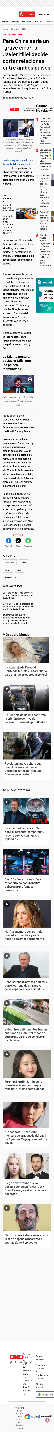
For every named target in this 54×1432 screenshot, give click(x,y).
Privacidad (41, 1365)
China (24, 29)
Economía (15, 22)
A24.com (27, 1354)
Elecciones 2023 (12, 577)
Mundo (5, 29)
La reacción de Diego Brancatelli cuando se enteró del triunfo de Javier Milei (18, 595)
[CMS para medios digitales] (45, 1416)
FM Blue (27, 1370)
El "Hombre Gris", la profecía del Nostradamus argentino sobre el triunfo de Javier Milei (18, 607)
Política (5, 22)
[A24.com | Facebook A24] (11, 1362)
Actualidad (26, 22)
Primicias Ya (39, 22)
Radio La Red (44, 14)
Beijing (8, 570)
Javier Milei (15, 29)
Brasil (19, 570)
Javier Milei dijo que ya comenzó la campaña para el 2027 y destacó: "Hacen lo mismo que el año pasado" (17, 619)
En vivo (31, 14)
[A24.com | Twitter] (16, 1362)
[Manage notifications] (47, 1420)
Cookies (39, 1378)
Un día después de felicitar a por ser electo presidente (18, 164)
